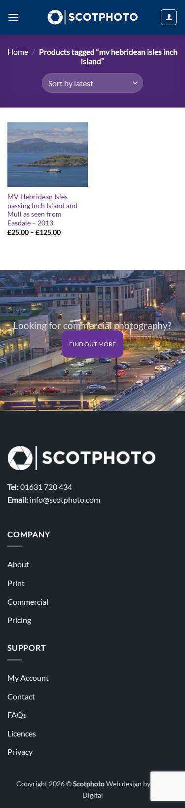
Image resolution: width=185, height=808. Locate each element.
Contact (21, 696)
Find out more (92, 344)
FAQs (17, 714)
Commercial (27, 601)
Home (17, 51)
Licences (21, 733)
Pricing (19, 619)
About (18, 564)
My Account (28, 677)
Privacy (20, 751)
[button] (13, 17)
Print (16, 583)
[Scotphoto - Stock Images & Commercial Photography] (92, 17)
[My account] (169, 17)
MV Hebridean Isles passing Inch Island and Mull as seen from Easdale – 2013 (42, 210)
